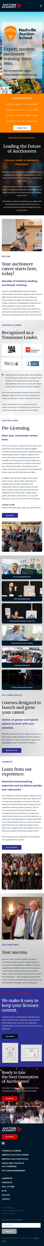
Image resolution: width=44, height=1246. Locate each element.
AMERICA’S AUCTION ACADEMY (15, 1155)
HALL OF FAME (8, 1186)
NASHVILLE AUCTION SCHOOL (15, 1159)
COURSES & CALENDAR (11, 1151)
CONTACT (6, 1199)
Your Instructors (12, 847)
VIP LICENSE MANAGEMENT (13, 1170)
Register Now (22, 128)
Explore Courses (11, 750)
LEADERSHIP (7, 1178)
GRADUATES (7, 1182)
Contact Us (10, 1117)
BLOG (4, 1191)
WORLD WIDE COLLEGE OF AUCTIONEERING (13, 1165)
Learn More (10, 515)
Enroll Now (10, 1098)
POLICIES (6, 1195)
